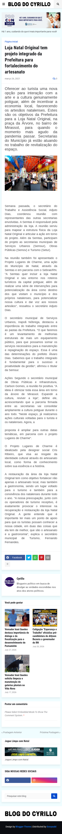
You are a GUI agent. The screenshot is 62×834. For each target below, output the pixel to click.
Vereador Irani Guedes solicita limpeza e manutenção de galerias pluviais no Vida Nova (16, 682)
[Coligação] (45, 618)
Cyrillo (20, 578)
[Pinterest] (41, 557)
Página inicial (11, 41)
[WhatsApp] (35, 557)
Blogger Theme (23, 826)
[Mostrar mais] (7, 564)
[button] (3, 4)
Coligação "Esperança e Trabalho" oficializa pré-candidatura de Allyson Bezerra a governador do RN (45, 636)
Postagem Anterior (12, 732)
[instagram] (44, 780)
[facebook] (18, 780)
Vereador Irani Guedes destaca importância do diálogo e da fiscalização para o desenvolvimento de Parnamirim (17, 638)
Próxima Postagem (49, 732)
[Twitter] (28, 557)
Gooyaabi (51, 826)
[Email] (48, 557)
